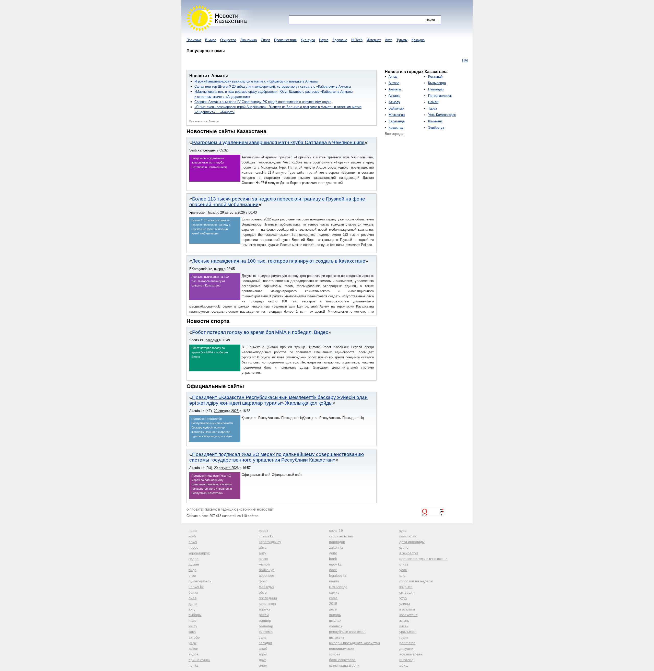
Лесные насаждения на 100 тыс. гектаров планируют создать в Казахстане (278, 261)
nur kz (193, 665)
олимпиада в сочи (344, 665)
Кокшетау (396, 128)
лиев (192, 598)
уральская (407, 632)
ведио (334, 581)
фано (403, 547)
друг (262, 660)
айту (262, 553)
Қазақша (418, 40)
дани (193, 604)
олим (263, 665)
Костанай (435, 76)
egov (263, 654)
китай (403, 626)
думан (194, 564)
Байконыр (396, 108)
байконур (266, 570)
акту (192, 609)
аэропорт (266, 575)
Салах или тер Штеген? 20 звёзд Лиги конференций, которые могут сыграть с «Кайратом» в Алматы (272, 86)
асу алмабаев (411, 654)
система (266, 632)
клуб (192, 536)
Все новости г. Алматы (204, 121)
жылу (193, 626)
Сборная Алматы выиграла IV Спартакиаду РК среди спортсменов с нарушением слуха (262, 102)
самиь (334, 592)
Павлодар (435, 89)
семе (333, 598)
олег (403, 575)
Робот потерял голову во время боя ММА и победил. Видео (260, 332)
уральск (335, 626)
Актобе (394, 83)
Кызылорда (437, 83)
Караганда (397, 121)
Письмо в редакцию (220, 509)
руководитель (200, 581)
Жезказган (397, 115)
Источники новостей (256, 509)
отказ (403, 564)
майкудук (266, 587)
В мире (210, 40)
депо (333, 553)
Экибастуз (436, 128)
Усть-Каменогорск (442, 115)
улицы (404, 604)
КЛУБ (465, 60)
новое (193, 547)
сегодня (265, 643)
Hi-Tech (357, 40)
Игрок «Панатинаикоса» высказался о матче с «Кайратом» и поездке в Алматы (256, 81)
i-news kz (196, 587)
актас (263, 559)
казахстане (408, 615)
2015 (333, 604)
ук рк (192, 643)
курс (402, 530)
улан (403, 570)
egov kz (335, 564)
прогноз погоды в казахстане (423, 559)
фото (263, 581)
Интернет (374, 40)
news (193, 542)
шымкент (336, 637)
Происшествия (285, 40)
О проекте (194, 509)
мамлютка (407, 536)
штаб (263, 648)
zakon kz (336, 547)
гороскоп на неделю (416, 581)
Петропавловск (440, 96)
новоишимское (341, 648)
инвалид (406, 660)
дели (333, 609)
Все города (394, 134)
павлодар (337, 542)
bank (333, 559)
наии (193, 530)
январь (335, 615)
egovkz (264, 609)
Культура (308, 40)
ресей (264, 615)
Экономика (248, 40)
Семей (433, 102)
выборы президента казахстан (354, 643)
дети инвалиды (412, 542)
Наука (323, 40)
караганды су (270, 542)
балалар (266, 626)
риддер (265, 620)
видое (193, 654)
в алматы (407, 609)
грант (403, 637)
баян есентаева (342, 660)
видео (193, 559)
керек (263, 530)
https (192, 620)
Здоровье (339, 40)
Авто (388, 40)
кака (192, 632)
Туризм (401, 40)
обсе (263, 592)
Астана (394, 96)
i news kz (266, 536)
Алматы (395, 89)
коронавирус (199, 553)
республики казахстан (347, 632)
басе (333, 570)
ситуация (407, 592)
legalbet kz (337, 575)
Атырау (394, 102)
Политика (193, 40)
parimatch (407, 643)
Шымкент (435, 121)
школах (335, 620)
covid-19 (336, 530)
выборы (195, 615)
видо (192, 570)
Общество (228, 40)
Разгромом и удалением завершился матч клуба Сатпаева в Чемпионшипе (278, 142)
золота (334, 654)
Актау (393, 76)
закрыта (406, 587)
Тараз (432, 108)
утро (403, 598)
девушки (406, 648)
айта (262, 547)
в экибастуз (408, 553)
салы (263, 637)
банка (193, 592)
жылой (264, 564)
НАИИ (452, 60)
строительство (341, 536)
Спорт (265, 40)
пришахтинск (199, 660)
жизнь (404, 620)
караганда (267, 604)
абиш (403, 665)
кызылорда (338, 587)
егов (192, 575)
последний (268, 598)
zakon (193, 648)
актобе (194, 637)
